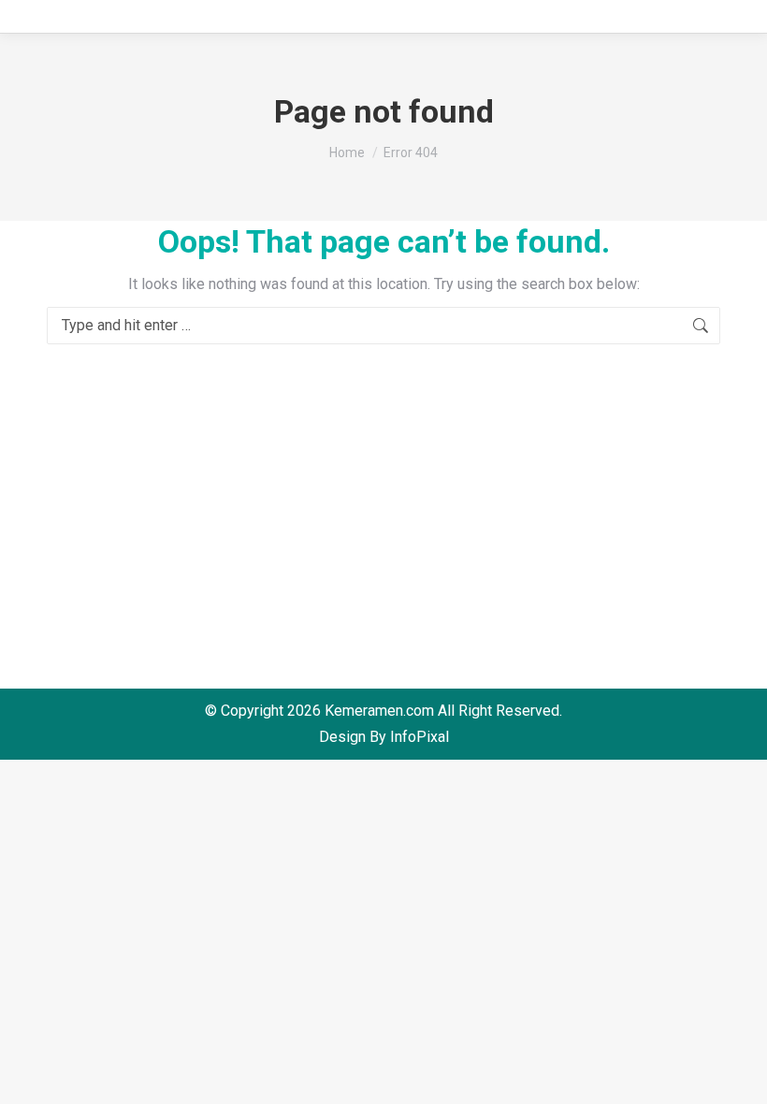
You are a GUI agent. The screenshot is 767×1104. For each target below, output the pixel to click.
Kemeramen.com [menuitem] (379, 710)
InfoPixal (419, 737)
